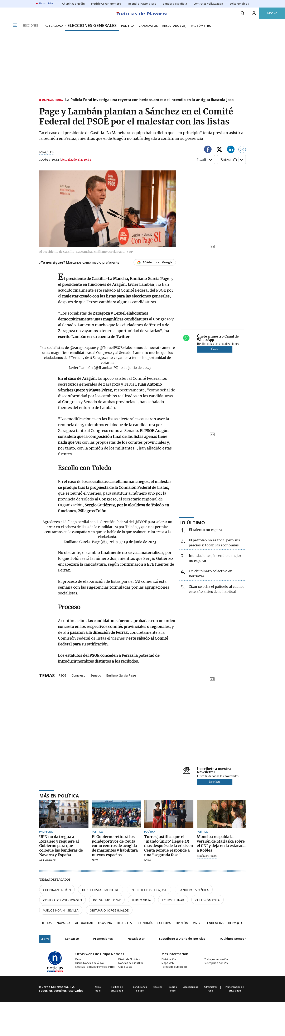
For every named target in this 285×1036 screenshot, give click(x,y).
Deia (78, 959)
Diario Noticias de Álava (89, 963)
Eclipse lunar (173, 900)
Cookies (157, 986)
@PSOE (141, 522)
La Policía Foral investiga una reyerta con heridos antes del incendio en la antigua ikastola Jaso (149, 100)
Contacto (72, 939)
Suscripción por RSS (216, 963)
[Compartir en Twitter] (219, 150)
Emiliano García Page (121, 675)
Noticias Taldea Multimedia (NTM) (95, 967)
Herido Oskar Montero (100, 890)
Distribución (168, 959)
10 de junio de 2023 (135, 368)
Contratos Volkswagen (62, 900)
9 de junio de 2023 (141, 542)
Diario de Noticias (129, 959)
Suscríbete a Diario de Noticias (182, 939)
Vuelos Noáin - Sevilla (60, 910)
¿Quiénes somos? (233, 939)
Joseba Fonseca (207, 856)
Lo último (192, 522)
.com (45, 938)
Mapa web (167, 963)
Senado (96, 675)
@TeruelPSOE (111, 347)
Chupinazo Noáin (57, 890)
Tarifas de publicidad (174, 967)
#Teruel (75, 357)
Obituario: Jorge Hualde (109, 910)
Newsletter (136, 939)
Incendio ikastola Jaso (149, 890)
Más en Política (59, 795)
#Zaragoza (99, 357)
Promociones (103, 939)
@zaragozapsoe (83, 347)
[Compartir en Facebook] (208, 150)
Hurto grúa (141, 900)
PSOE (62, 675)
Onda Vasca (125, 967)
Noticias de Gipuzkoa (131, 963)
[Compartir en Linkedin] (231, 150)
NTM (95, 860)
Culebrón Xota (207, 900)
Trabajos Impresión (216, 959)
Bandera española (194, 890)
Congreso (79, 675)
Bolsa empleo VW (107, 900)
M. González (47, 860)
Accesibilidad (190, 986)
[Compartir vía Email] (242, 150)
